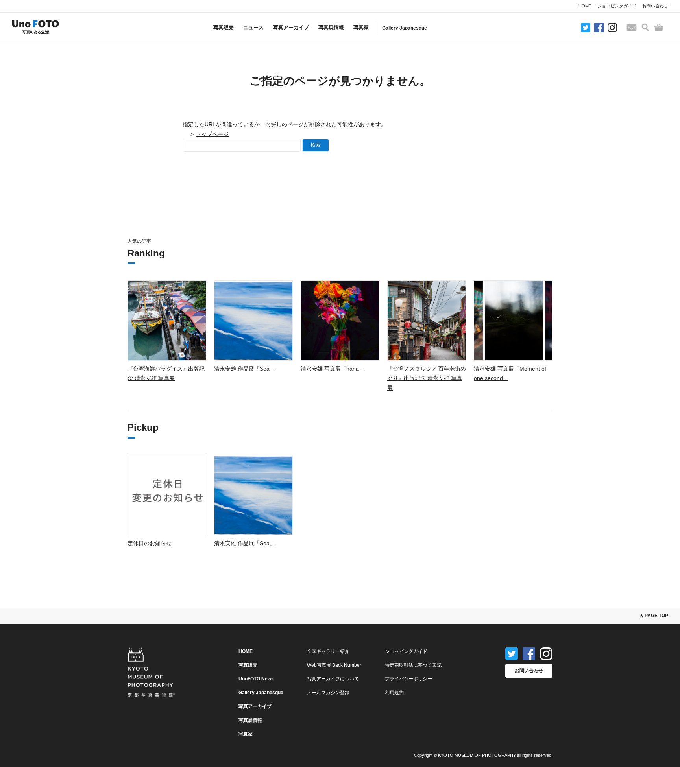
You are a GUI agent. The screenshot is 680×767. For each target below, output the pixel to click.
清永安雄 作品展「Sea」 (244, 368)
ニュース (253, 27)
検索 (315, 145)
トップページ (212, 134)
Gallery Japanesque (404, 28)
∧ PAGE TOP (654, 615)
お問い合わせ (655, 6)
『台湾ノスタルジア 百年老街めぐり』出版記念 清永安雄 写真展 (426, 378)
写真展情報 (331, 27)
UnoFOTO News (256, 679)
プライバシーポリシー (408, 679)
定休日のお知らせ (150, 543)
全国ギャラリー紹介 (328, 651)
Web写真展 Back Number (334, 665)
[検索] (645, 27)
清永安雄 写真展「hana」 (332, 368)
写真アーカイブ (291, 27)
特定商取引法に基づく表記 (413, 665)
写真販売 (223, 27)
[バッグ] (658, 27)
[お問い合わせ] (631, 27)
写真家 (361, 27)
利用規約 (394, 692)
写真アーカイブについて (333, 679)
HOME (584, 6)
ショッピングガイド (616, 6)
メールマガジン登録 (328, 692)
